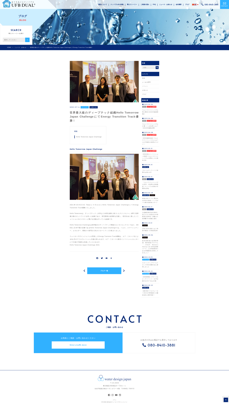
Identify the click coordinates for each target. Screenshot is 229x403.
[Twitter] (101, 258)
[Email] (106, 258)
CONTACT (224, 6)
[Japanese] (198, 4)
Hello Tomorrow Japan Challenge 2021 (85, 245)
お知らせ (93, 107)
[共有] (111, 258)
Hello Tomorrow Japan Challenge (89, 137)
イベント (84, 107)
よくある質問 (146, 82)
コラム (114, 399)
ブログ (144, 94)
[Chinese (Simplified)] (193, 4)
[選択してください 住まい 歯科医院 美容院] (16, 40)
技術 (143, 78)
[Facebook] (97, 258)
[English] (195, 4)
